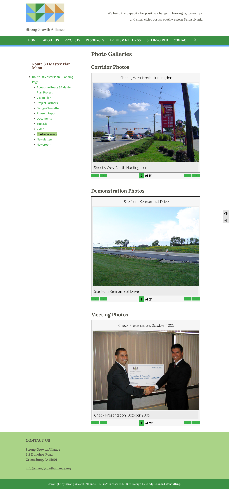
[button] (195, 40)
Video (40, 129)
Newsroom (44, 144)
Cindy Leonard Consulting (163, 483)
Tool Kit (42, 124)
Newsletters (45, 139)
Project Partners (47, 103)
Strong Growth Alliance (45, 18)
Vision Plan (44, 98)
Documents (44, 118)
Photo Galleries (47, 134)
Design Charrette (48, 108)
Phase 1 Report (47, 113)
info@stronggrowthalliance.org (48, 468)
